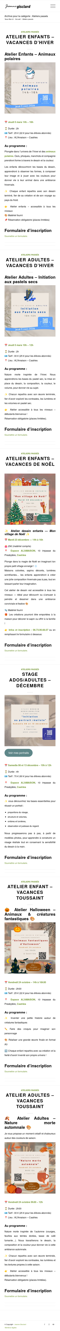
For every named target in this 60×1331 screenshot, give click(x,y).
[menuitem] (51, 6)
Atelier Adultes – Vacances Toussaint (30, 1100)
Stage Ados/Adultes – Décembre (30, 680)
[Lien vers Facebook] (44, 1324)
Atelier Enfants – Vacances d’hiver (30, 39)
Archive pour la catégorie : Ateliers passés (26, 16)
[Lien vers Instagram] (49, 1324)
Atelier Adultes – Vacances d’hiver (30, 262)
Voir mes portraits (18, 753)
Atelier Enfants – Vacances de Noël (30, 461)
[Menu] (51, 6)
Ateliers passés (30, 31)
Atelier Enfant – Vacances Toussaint (30, 892)
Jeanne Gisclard (20, 1324)
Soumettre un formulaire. (16, 236)
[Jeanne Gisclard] (25, 6)
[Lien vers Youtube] (53, 1324)
